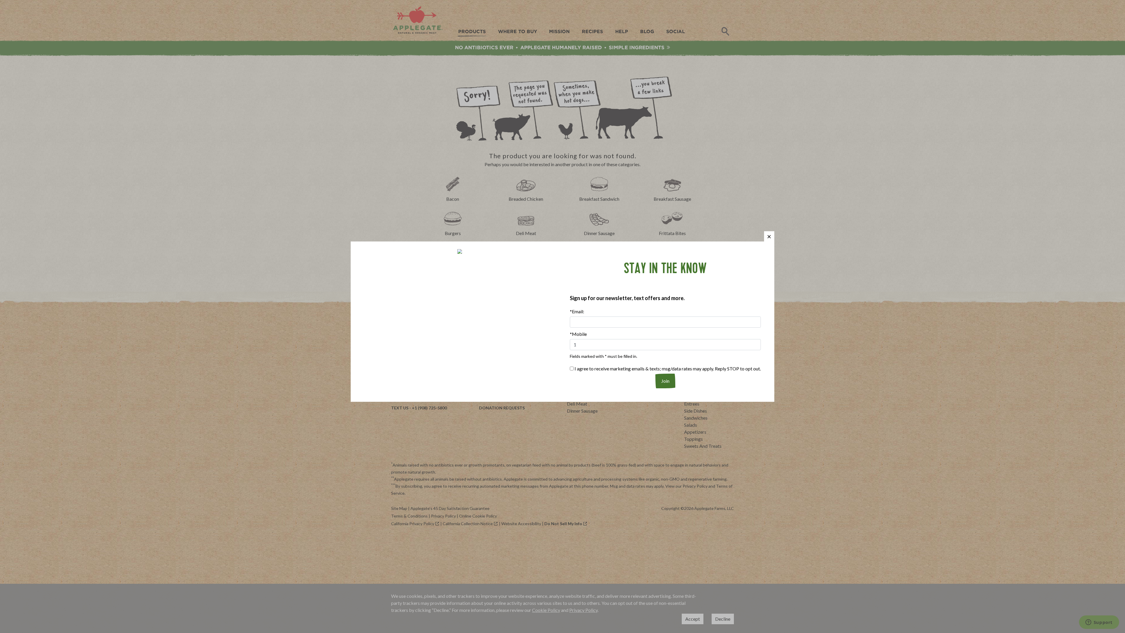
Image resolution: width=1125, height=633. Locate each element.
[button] (769, 236)
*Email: (577, 311)
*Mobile (578, 334)
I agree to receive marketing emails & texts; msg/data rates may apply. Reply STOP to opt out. (667, 368)
